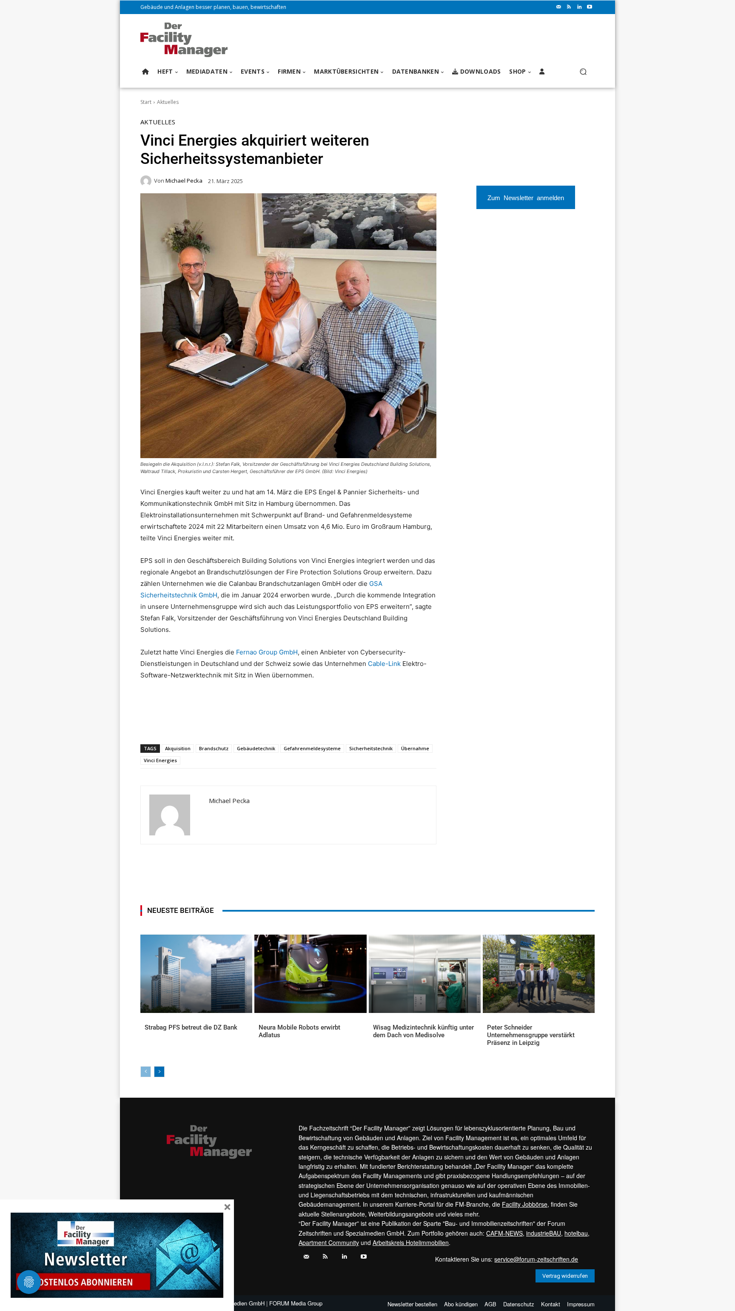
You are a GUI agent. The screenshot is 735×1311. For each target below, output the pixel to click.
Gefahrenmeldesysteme (312, 748)
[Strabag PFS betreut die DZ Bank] (196, 974)
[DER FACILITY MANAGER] (186, 40)
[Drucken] (261, 722)
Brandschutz (213, 748)
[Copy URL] (281, 722)
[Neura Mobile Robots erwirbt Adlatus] (310, 974)
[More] (301, 722)
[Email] (242, 722)
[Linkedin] (579, 7)
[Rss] (569, 7)
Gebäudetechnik (256, 748)
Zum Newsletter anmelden (525, 197)
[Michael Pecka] (147, 180)
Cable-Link (384, 664)
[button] (583, 72)
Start (145, 102)
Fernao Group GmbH (267, 652)
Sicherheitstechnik (371, 748)
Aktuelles (168, 102)
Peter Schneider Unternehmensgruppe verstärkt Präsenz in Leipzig (531, 1035)
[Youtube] (589, 7)
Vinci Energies (160, 760)
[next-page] (159, 1071)
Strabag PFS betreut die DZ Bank (191, 1027)
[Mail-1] (559, 7)
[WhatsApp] (202, 722)
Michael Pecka (183, 181)
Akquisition (178, 748)
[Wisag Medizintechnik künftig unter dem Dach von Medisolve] (425, 974)
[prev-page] (145, 1071)
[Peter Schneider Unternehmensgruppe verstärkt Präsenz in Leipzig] (539, 974)
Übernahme (415, 748)
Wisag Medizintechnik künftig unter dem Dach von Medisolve (423, 1031)
